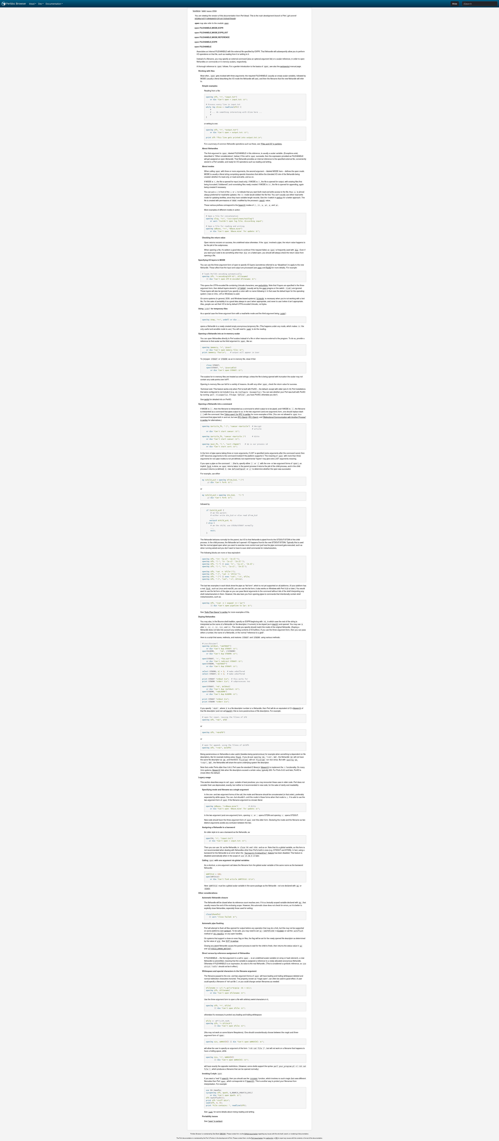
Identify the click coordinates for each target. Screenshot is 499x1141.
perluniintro (263, 285)
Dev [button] (40, 3)
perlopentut (285, 66)
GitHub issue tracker (251, 1134)
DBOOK (222, 1134)
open (204, 10)
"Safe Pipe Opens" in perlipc (216, 612)
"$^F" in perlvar (232, 941)
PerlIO (268, 267)
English (280, 930)
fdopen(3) (297, 708)
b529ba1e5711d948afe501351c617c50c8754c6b (215, 18)
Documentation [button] (53, 3)
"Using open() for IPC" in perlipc (237, 414)
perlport (227, 930)
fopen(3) (241, 205)
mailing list (269, 1138)
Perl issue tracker (257, 1138)
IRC (276, 1138)
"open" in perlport (215, 1121)
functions (196, 10)
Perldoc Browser (15, 3)
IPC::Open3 (253, 417)
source (209, 11)
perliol (206, 399)
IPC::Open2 (242, 417)
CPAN (214, 11)
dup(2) (275, 624)
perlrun (280, 197)
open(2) (225, 1078)
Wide (454, 3)
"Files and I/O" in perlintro (271, 143)
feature (259, 852)
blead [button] (32, 3)
